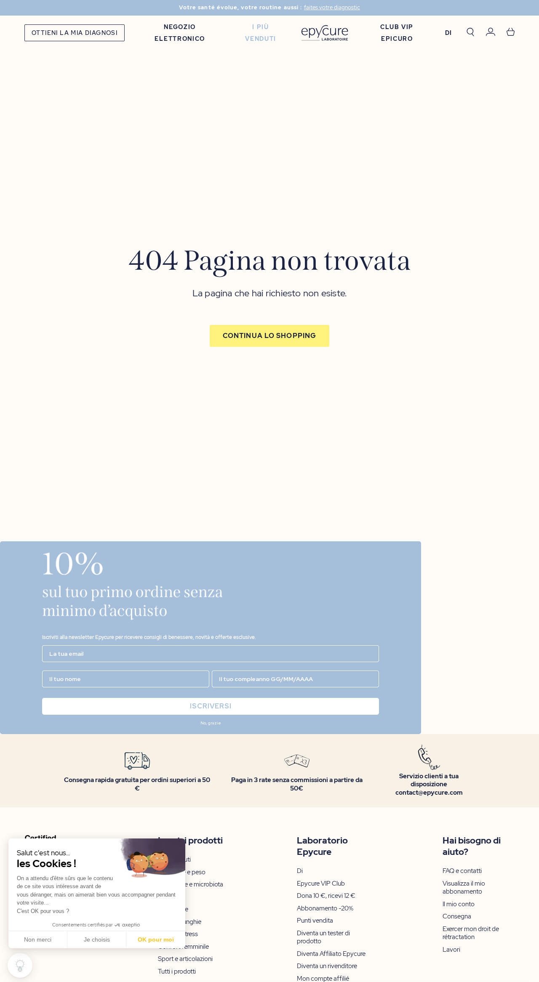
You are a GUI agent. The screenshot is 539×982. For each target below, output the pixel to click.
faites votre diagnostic (332, 7)
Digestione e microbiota (190, 885)
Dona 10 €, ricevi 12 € (326, 896)
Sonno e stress (178, 934)
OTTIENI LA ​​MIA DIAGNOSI (74, 33)
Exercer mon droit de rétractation (471, 933)
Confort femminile (183, 947)
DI (448, 33)
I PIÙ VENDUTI (260, 33)
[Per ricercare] (470, 33)
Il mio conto (459, 904)
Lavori (451, 950)
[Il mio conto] (490, 33)
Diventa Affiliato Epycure (331, 954)
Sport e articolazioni (185, 959)
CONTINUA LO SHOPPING (269, 335)
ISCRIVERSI (211, 706)
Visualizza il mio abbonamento (464, 888)
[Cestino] (511, 32)
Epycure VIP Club (321, 884)
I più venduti (174, 860)
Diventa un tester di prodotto (323, 937)
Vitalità (167, 897)
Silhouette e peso (181, 872)
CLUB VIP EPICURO (396, 33)
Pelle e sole (173, 909)
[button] (20, 965)
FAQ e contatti (462, 871)
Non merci (37, 939)
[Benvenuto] (324, 33)
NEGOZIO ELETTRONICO (180, 33)
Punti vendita (315, 921)
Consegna (457, 917)
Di (300, 871)
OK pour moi (156, 939)
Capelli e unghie (179, 922)
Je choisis (97, 939)
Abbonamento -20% (325, 909)
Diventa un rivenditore (327, 966)
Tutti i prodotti (177, 972)
